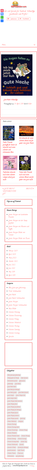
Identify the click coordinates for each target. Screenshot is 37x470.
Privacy (32, 466)
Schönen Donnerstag (15, 315)
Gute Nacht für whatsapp (13, 390)
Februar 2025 (12, 251)
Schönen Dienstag (14, 312)
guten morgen (11, 395)
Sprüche (11, 336)
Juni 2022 (11, 265)
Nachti (29, 189)
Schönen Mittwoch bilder (13, 436)
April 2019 (11, 275)
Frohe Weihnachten (14, 291)
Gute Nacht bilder (12, 387)
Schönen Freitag (13, 319)
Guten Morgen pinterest (13, 416)
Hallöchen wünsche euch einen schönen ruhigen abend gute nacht (9, 176)
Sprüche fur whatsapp (23, 447)
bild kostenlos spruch (12, 381)
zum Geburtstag (19, 456)
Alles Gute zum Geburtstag (17, 288)
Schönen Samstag (14, 329)
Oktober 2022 (13, 261)
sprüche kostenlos (11, 450)
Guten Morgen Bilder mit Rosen (19, 238)
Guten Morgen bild (20, 395)
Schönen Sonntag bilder (13, 442)
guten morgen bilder (12, 398)
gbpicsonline (22, 381)
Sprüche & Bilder (12, 447)
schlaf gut (20, 421)
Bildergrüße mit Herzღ (13, 378)
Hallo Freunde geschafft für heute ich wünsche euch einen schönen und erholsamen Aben (10, 147)
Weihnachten (11, 456)
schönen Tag (24, 442)
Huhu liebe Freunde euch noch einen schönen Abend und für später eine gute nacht (26, 176)
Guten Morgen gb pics (13, 413)
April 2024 (12, 254)
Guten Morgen (13, 301)
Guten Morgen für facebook (14, 407)
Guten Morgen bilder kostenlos (15, 401)
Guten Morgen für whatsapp (14, 410)
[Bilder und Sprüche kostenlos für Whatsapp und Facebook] (18, 4)
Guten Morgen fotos (12, 404)
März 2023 (12, 258)
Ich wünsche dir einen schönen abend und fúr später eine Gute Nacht (26, 140)
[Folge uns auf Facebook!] (24, 20)
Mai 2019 (11, 272)
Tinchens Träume (11, 453)
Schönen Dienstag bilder (13, 427)
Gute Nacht (12, 295)
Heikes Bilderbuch (12, 421)
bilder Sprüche (24, 378)
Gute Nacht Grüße (12, 392)
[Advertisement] (18, 32)
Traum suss (20, 453)
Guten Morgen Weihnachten (17, 305)
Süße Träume (21, 450)
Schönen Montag (13, 326)
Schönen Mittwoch (14, 322)
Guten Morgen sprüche (13, 418)
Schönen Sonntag (14, 333)
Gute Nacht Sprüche (23, 392)
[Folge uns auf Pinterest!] (13, 20)
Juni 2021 (11, 268)
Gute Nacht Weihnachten (16, 298)
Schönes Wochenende (12, 444)
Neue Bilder (12, 308)
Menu (4, 45)
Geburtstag (10, 384)
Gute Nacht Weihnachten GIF (9, 191)
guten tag (22, 418)
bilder (30, 104)
